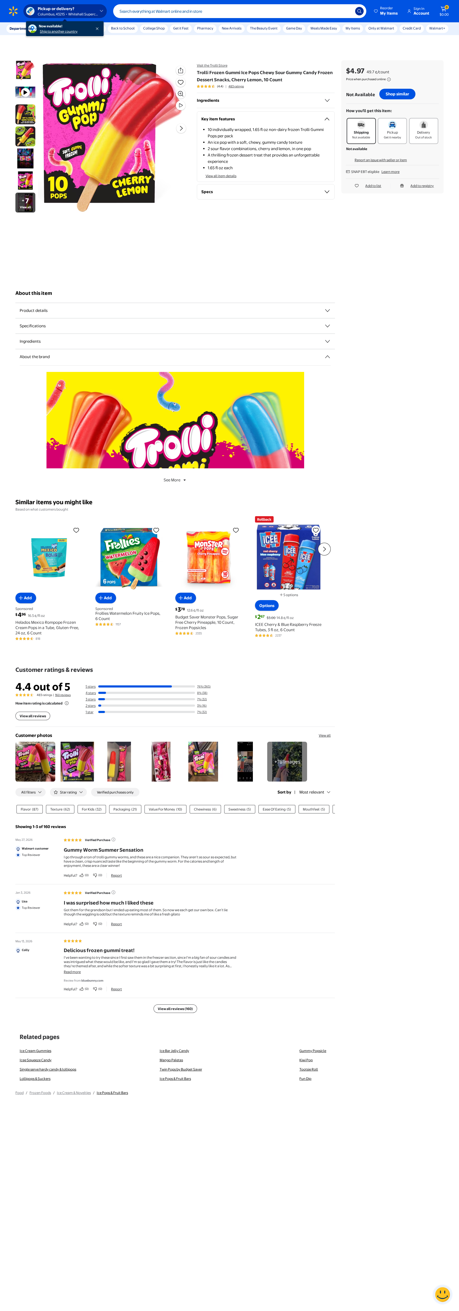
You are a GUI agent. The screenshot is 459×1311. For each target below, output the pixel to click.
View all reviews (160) (175, 1009)
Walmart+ (437, 28)
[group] (220, 86)
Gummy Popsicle (312, 1051)
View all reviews (33, 716)
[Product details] (327, 310)
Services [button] (53, 28)
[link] (287, 762)
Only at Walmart (381, 28)
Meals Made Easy (324, 28)
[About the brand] (327, 357)
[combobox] (239, 11)
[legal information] (389, 79)
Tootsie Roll (308, 1069)
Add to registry (422, 186)
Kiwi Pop (306, 1060)
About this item (33, 293)
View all (325, 735)
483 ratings (236, 86)
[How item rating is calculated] (67, 703)
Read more (72, 972)
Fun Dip (305, 1078)
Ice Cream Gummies (35, 1051)
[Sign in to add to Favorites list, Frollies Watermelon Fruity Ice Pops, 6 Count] (156, 530)
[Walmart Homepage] (13, 11)
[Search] (359, 11)
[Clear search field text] (347, 11)
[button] (386, 11)
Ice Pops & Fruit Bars (175, 1078)
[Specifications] (327, 326)
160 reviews (63, 695)
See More (172, 479)
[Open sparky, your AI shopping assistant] (442, 1294)
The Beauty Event (264, 28)
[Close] (98, 29)
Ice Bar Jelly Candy (174, 1051)
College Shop (154, 28)
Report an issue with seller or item (381, 160)
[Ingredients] (327, 100)
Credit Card (412, 28)
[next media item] (181, 128)
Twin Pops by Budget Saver (181, 1069)
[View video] (180, 105)
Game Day (294, 28)
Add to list (373, 186)
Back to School (123, 28)
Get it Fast (181, 28)
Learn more (390, 171)
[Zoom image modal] (180, 94)
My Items (353, 28)
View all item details (221, 176)
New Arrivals (231, 28)
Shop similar (397, 93)
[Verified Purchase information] (113, 839)
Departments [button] (20, 28)
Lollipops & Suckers (35, 1078)
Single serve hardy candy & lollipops (48, 1069)
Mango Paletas (171, 1060)
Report (116, 875)
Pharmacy (205, 28)
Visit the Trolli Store (212, 65)
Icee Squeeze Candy (36, 1060)
